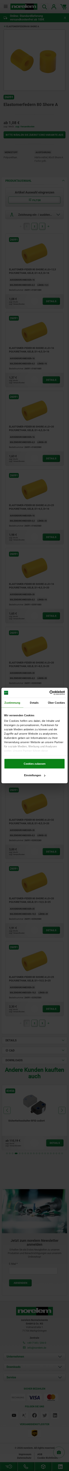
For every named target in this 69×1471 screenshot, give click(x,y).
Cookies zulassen (34, 763)
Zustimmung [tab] (12, 702)
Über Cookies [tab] (56, 702)
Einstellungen (32, 775)
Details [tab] (34, 702)
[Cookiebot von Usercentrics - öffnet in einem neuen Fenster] (49, 693)
